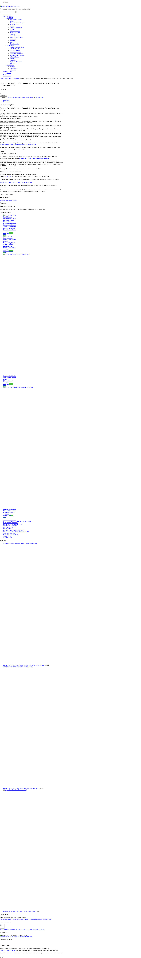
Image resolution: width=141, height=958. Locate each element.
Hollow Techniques (15, 52)
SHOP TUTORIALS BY (8, 16)
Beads (12, 21)
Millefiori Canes (14, 57)
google (10, 200)
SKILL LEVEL (10, 65)
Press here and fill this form (8, 950)
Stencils (9, 73)
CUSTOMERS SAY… (9, 527)
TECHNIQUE (10, 45)
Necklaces (13, 39)
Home (1, 78)
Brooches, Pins (14, 24)
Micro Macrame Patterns (17, 55)
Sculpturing (13, 60)
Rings (11, 42)
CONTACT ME (7, 537)
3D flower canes (40, 97)
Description (6, 100)
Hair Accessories (15, 31)
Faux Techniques (15, 50)
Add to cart (3, 95)
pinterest (14, 200)
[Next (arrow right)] (2, 957)
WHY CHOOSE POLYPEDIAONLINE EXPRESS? (17, 521)
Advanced (13, 70)
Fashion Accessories (16, 27)
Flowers (12, 29)
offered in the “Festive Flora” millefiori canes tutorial (34, 158)
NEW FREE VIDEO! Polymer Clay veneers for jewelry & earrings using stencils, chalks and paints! (26, 919)
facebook (2, 200)
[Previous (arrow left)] (0, 957)
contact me (8, 176)
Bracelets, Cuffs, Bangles (17, 23)
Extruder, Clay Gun (15, 49)
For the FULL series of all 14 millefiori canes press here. (16, 182)
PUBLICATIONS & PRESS (10, 523)
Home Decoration (15, 36)
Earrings (12, 26)
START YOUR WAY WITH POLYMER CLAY (16, 531)
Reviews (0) (6, 102)
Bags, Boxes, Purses (16, 19)
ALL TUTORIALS (7, 15)
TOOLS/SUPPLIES (7, 71)
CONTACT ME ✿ (7, 76)
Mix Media (13, 58)
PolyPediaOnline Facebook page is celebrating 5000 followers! (16, 936)
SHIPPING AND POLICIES (11, 534)
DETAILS (6, 233)
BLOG (4, 74)
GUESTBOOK (7, 536)
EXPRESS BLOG (8, 528)
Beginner (12, 66)
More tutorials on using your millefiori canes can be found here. (18, 144)
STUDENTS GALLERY (10, 526)
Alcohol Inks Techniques (17, 47)
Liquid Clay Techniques (16, 53)
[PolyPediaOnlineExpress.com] (10, 6)
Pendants (13, 40)
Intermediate (13, 68)
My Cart (5, 2)
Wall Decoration (14, 44)
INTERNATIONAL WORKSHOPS (12, 524)
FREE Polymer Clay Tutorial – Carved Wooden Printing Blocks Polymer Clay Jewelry (22, 929)
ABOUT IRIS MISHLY (9, 520)
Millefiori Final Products (16, 37)
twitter (6, 200)
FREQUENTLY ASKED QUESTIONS (13, 530)
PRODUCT (10, 18)
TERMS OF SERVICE (9, 533)
